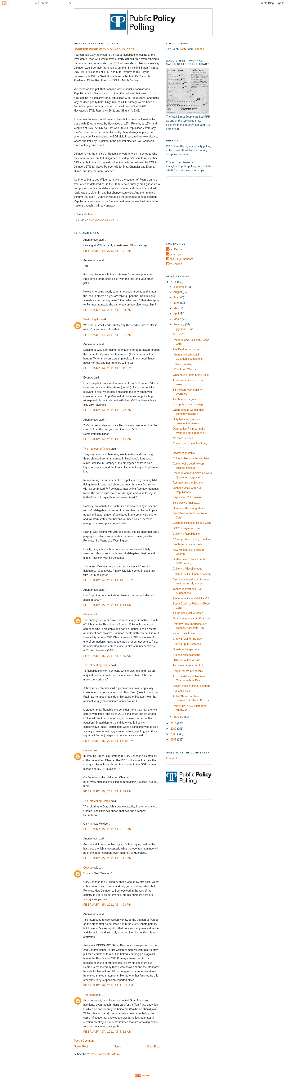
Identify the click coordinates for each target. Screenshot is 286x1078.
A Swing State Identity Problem (192, 539)
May (177, 308)
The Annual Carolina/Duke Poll (191, 598)
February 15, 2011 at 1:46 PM (107, 791)
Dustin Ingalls (91, 319)
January (179, 716)
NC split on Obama (184, 369)
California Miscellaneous (187, 568)
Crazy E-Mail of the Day (187, 638)
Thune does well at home (188, 613)
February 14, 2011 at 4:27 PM (107, 250)
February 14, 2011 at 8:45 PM (107, 439)
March (178, 319)
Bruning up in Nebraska (187, 644)
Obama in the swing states (189, 508)
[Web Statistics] (143, 1076)
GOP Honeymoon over (186, 528)
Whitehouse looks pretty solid (191, 374)
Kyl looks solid (182, 691)
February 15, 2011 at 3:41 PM (107, 858)
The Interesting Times (96, 448)
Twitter (183, 48)
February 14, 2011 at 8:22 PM (107, 410)
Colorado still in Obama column (192, 574)
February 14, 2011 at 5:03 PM (107, 310)
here (90, 214)
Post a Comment (84, 1040)
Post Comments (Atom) (105, 1054)
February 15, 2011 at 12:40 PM (108, 740)
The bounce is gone (185, 399)
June (177, 302)
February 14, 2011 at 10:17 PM (108, 580)
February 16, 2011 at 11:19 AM (108, 985)
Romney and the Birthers (188, 482)
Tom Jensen (174, 264)
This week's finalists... (186, 502)
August (178, 292)
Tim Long (89, 994)
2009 (173, 728)
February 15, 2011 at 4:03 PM (107, 904)
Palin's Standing (182, 364)
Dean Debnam (175, 249)
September (181, 286)
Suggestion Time (183, 329)
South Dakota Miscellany (188, 670)
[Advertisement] (192, 207)
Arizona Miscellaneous (186, 654)
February (179, 324)
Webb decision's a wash (187, 544)
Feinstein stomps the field (188, 665)
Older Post (153, 1046)
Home (117, 1046)
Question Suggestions (186, 649)
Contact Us (173, 758)
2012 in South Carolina (186, 660)
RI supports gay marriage (188, 404)
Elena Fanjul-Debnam (180, 259)
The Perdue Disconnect (187, 349)
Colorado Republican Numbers (191, 458)
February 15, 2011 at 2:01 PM (107, 829)
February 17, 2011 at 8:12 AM (107, 1031)
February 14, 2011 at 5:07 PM (107, 334)
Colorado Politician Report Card (192, 522)
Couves (88, 614)
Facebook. (199, 48)
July (176, 297)
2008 (173, 734)
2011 (173, 282)
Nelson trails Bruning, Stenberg (191, 685)
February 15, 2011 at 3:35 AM (107, 655)
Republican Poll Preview (187, 497)
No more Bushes (183, 438)
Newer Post (81, 1046)
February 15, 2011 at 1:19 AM (107, 605)
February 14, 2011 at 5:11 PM (107, 368)
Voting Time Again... (185, 633)
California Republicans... (187, 533)
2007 (173, 739)
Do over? (178, 334)
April (176, 313)
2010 (173, 723)
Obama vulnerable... (185, 452)
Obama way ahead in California (191, 618)
